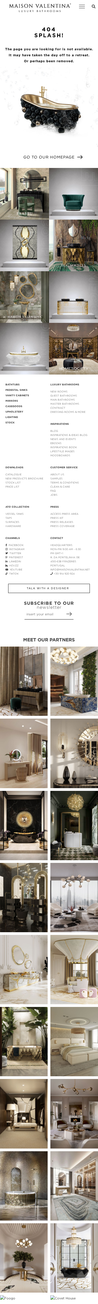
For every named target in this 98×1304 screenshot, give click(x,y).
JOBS (53, 495)
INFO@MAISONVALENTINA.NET (70, 569)
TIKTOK (13, 573)
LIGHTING (11, 417)
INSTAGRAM (16, 549)
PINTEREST (15, 557)
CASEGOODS (13, 406)
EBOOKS (56, 443)
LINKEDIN (14, 561)
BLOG (54, 431)
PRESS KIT (56, 518)
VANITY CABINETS (17, 395)
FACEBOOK (15, 545)
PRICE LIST (12, 486)
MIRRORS (11, 401)
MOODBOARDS (60, 455)
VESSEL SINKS (14, 514)
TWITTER (14, 553)
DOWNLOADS (14, 467)
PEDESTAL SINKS (16, 390)
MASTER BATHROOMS (64, 404)
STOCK (10, 422)
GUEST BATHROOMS (63, 395)
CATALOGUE (13, 474)
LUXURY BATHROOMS (64, 384)
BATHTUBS (12, 384)
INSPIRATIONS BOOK (63, 447)
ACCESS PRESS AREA (64, 514)
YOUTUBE (15, 569)
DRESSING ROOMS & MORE (67, 412)
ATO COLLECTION (17, 507)
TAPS (8, 518)
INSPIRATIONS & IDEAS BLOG (68, 435)
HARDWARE (13, 526)
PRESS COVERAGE (62, 526)
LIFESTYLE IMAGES (62, 451)
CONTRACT (57, 408)
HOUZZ (13, 565)
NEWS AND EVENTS (63, 439)
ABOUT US (57, 474)
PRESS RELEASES (61, 522)
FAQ (53, 490)
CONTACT (56, 538)
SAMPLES (56, 478)
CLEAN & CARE (60, 486)
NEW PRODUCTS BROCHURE (24, 478)
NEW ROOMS (59, 391)
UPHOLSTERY (14, 411)
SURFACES (12, 522)
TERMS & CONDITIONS (64, 482)
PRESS (54, 507)
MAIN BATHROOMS (62, 399)
